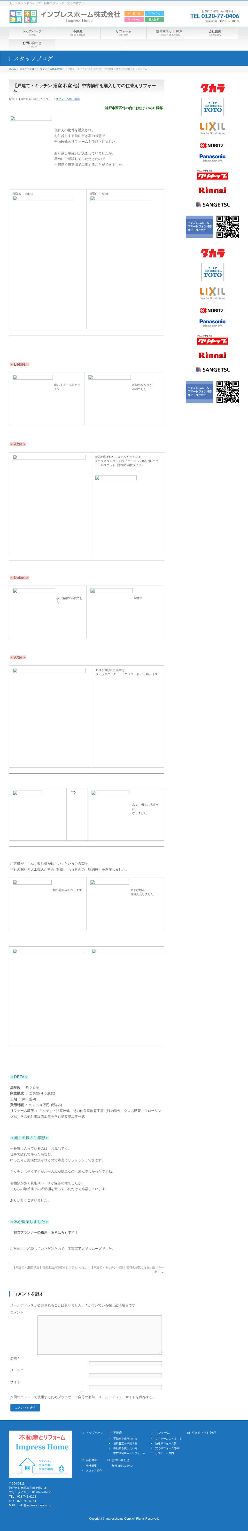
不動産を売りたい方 (125, 1438)
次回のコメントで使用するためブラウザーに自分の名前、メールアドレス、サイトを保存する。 (83, 1397)
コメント (17, 1312)
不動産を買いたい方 (125, 1448)
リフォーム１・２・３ (168, 1438)
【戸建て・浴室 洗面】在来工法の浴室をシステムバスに (47, 1267)
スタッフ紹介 (94, 1470)
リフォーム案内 (164, 1453)
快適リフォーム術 (166, 1443)
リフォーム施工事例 (68, 99)
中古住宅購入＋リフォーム (129, 1453)
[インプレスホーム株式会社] (86, 17)
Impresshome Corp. (119, 1518)
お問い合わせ (120, 1460)
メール (16, 1370)
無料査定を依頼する (125, 1443)
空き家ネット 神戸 (204, 1432)
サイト (15, 1382)
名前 (14, 1358)
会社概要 (91, 1465)
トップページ (94, 1432)
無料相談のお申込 (122, 1465)
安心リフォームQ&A (167, 1448)
